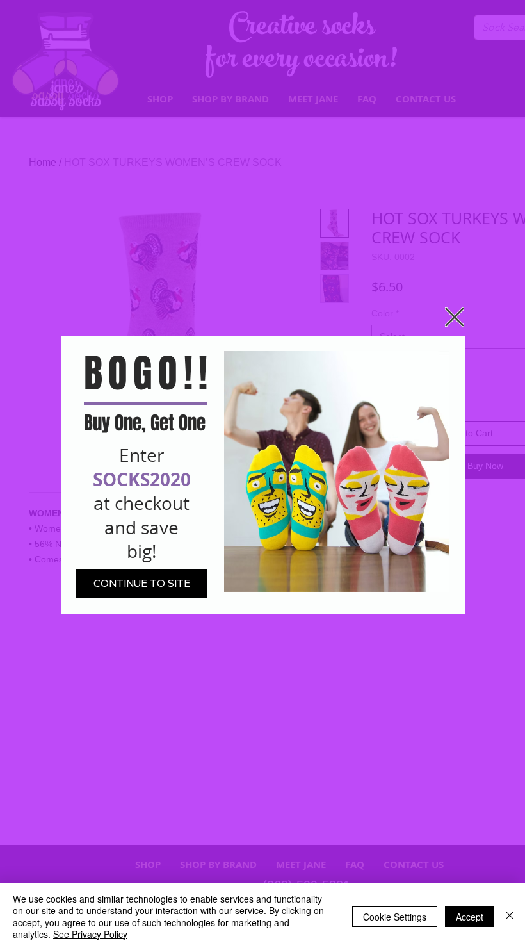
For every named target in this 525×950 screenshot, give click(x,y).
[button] (454, 317)
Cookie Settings (394, 916)
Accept (469, 916)
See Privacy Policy (90, 934)
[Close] (509, 916)
